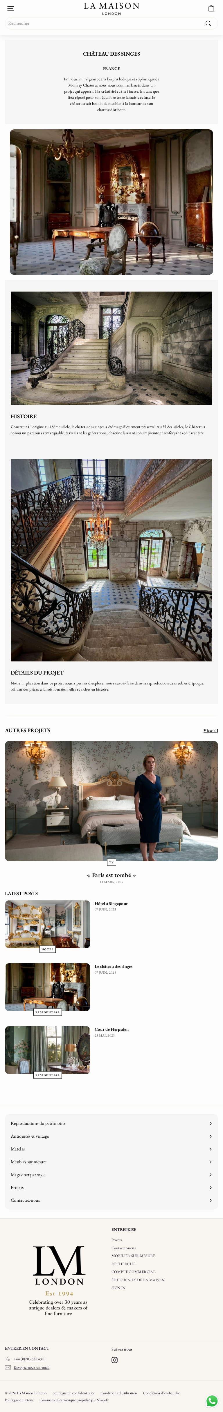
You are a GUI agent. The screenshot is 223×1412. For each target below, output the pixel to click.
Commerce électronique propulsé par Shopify (74, 1399)
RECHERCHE (123, 1263)
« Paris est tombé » (111, 875)
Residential (47, 1012)
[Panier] (211, 8)
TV (111, 862)
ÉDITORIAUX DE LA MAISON (138, 1279)
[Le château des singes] (47, 987)
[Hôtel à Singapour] (47, 924)
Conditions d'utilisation (118, 1392)
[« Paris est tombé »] (111, 801)
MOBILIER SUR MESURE (133, 1255)
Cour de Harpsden (112, 1029)
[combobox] (111, 23)
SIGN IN (118, 1287)
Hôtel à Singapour (111, 903)
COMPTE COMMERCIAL (134, 1271)
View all (211, 730)
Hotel (48, 949)
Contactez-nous (124, 1247)
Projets (117, 1239)
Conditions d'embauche (161, 1392)
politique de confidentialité (74, 1392)
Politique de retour (19, 1399)
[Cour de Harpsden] (47, 1050)
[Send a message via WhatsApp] (212, 1401)
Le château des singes (113, 966)
